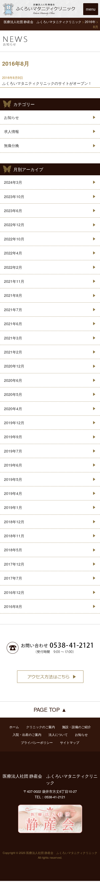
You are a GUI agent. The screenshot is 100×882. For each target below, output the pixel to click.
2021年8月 (13, 295)
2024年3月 (13, 182)
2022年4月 (13, 253)
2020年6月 (13, 380)
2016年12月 (14, 592)
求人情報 (11, 131)
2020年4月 (13, 408)
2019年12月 (14, 422)
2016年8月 (13, 606)
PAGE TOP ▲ (50, 709)
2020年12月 (14, 366)
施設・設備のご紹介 (76, 726)
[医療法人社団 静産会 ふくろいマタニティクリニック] (40, 14)
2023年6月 (13, 210)
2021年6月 (13, 323)
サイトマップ (69, 742)
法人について (58, 734)
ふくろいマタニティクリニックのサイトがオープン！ (47, 83)
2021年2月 (13, 352)
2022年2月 (13, 267)
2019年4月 (13, 493)
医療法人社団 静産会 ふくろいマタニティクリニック (50, 779)
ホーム (14, 726)
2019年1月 (13, 507)
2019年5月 (13, 479)
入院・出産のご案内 (27, 734)
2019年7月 (13, 451)
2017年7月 (13, 578)
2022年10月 (14, 238)
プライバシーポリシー (37, 742)
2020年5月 (13, 394)
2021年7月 (13, 309)
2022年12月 (14, 224)
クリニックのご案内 (40, 726)
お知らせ (11, 117)
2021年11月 (14, 281)
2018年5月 (13, 549)
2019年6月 (13, 465)
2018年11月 (14, 535)
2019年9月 (13, 436)
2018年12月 (14, 521)
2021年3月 (13, 338)
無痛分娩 (11, 145)
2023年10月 (14, 196)
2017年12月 (14, 564)
